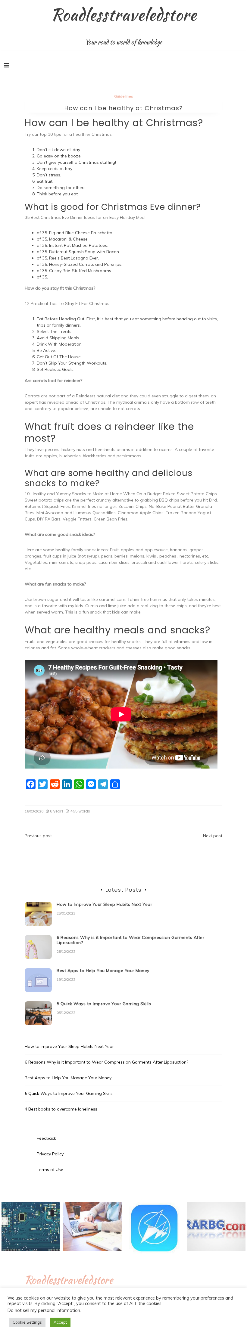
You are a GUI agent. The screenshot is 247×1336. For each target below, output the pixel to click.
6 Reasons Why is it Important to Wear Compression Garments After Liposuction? (130, 940)
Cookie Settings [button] (27, 1322)
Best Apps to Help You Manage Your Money (103, 970)
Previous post (38, 835)
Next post (212, 835)
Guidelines (123, 96)
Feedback (46, 1138)
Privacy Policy (50, 1154)
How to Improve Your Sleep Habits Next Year (104, 904)
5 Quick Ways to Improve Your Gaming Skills (104, 1003)
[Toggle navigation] (6, 65)
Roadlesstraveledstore (123, 14)
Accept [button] (60, 1322)
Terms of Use (50, 1169)
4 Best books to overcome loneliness (61, 1109)
